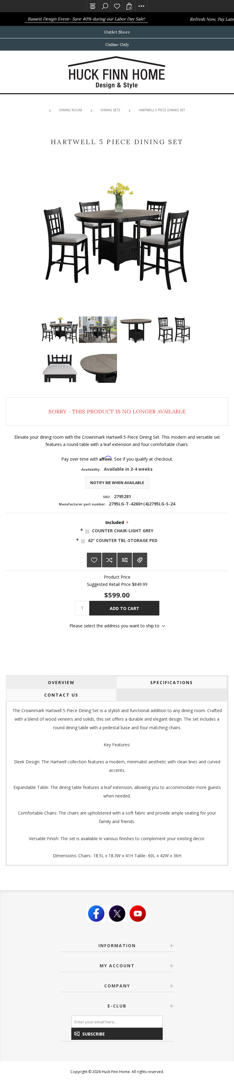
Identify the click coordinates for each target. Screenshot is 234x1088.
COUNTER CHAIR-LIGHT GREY (122, 530)
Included (114, 522)
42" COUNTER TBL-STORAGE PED (123, 540)
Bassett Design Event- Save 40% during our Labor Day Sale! (80, 19)
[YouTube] (138, 913)
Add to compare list (109, 560)
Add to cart (124, 608)
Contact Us (61, 695)
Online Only (117, 44)
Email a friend (124, 560)
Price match (140, 560)
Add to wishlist (94, 560)
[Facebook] (96, 913)
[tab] (117, 530)
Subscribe (93, 1034)
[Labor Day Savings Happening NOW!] (15, 19)
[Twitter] (117, 913)
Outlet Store (117, 32)
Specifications (171, 682)
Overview (61, 682)
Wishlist (117, 6)
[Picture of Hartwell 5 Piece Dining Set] (60, 330)
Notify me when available (117, 482)
